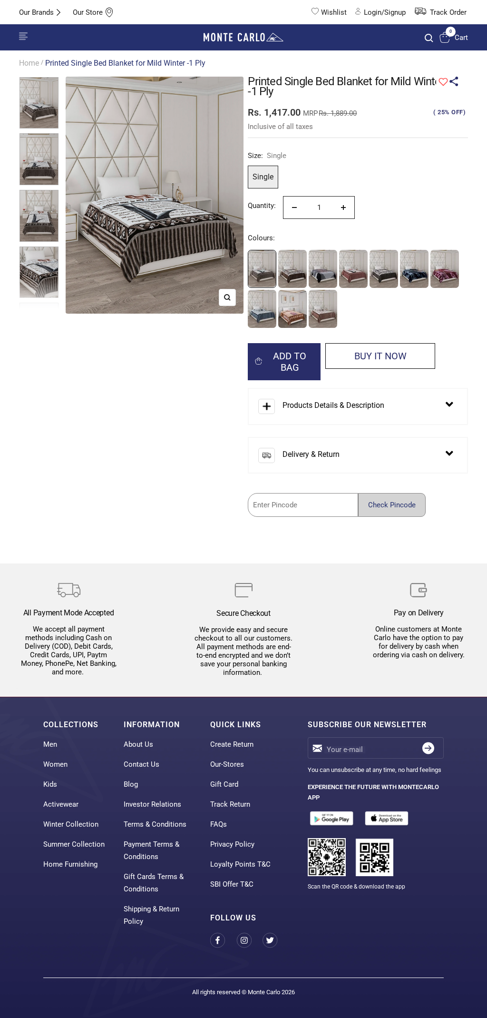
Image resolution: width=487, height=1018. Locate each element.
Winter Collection (70, 824)
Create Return (231, 744)
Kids (50, 784)
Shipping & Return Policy (151, 915)
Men (50, 744)
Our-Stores (227, 764)
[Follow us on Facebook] (223, 941)
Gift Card (224, 784)
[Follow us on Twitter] (276, 941)
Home (29, 63)
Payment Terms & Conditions (151, 850)
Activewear (60, 804)
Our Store (88, 12)
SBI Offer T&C (231, 884)
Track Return (230, 804)
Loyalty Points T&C (240, 864)
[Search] (429, 38)
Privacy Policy (232, 844)
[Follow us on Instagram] (249, 941)
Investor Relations (152, 804)
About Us (138, 744)
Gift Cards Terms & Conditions (154, 882)
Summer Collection (74, 844)
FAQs (218, 824)
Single (263, 176)
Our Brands (36, 12)
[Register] (428, 748)
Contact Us (141, 764)
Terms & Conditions (155, 824)
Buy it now (380, 356)
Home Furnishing (70, 864)
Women (55, 764)
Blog (131, 784)
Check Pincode (392, 505)
